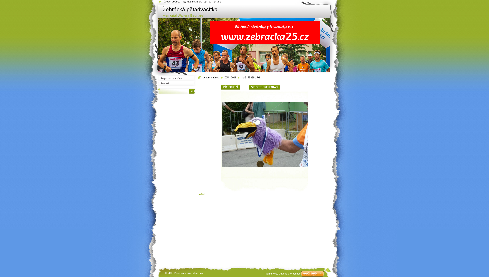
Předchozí (230, 87)
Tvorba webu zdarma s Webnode (282, 273)
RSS (209, 1)
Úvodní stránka (210, 77)
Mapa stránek (194, 1)
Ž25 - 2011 (230, 77)
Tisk (219, 1)
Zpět (201, 193)
